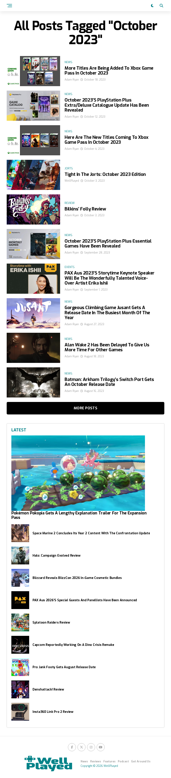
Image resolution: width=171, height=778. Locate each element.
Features (109, 761)
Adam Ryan (72, 79)
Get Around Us (141, 761)
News (84, 761)
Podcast (123, 761)
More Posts (85, 408)
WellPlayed (72, 181)
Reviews (95, 761)
